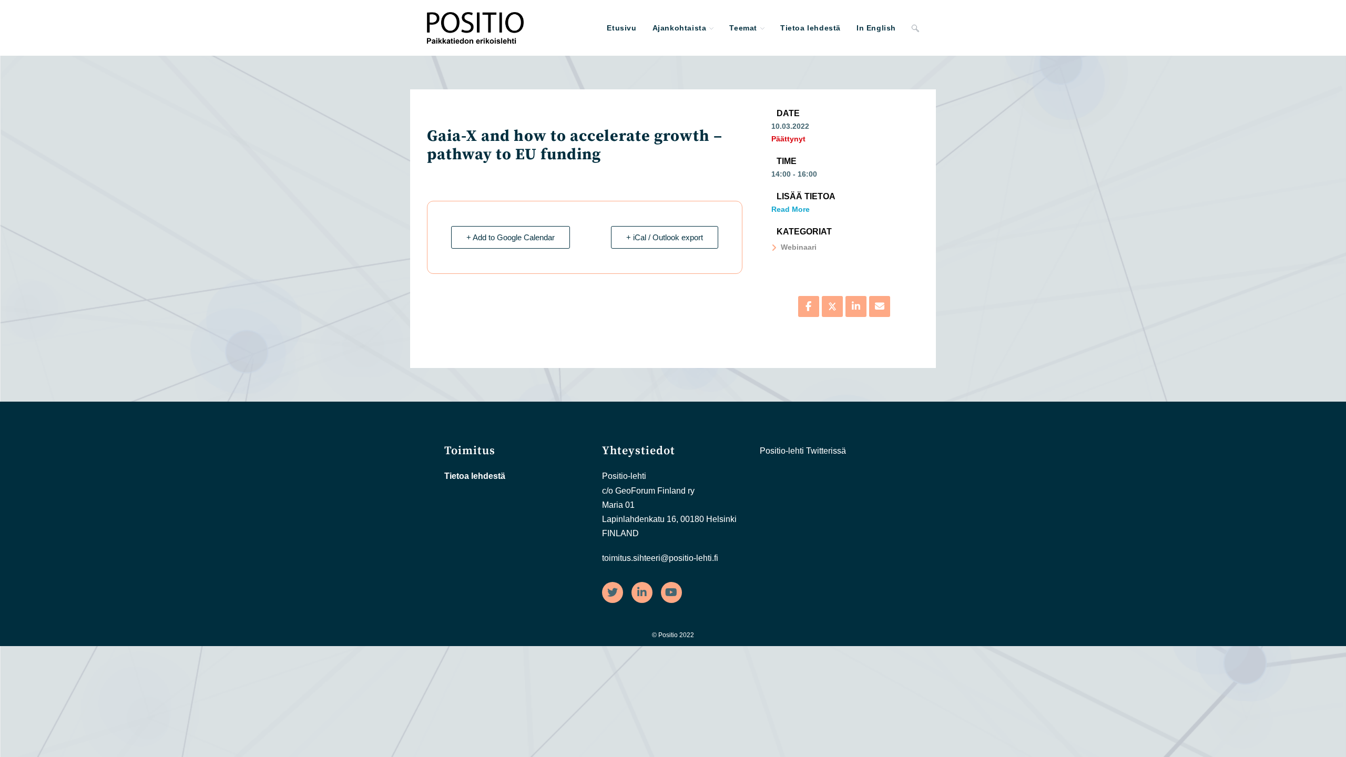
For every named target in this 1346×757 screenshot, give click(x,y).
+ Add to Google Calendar (510, 237)
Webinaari (799, 247)
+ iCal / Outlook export (664, 237)
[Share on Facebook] (808, 306)
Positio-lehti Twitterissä (803, 450)
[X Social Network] (832, 306)
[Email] (879, 306)
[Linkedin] (855, 306)
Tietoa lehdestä (474, 476)
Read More (790, 209)
